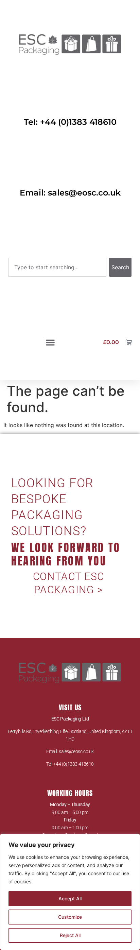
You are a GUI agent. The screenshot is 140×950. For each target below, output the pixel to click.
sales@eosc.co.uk (76, 751)
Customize (70, 917)
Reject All (70, 935)
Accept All (70, 898)
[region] (70, 892)
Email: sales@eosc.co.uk (70, 193)
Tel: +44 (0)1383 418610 (70, 122)
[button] (50, 342)
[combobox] (57, 267)
